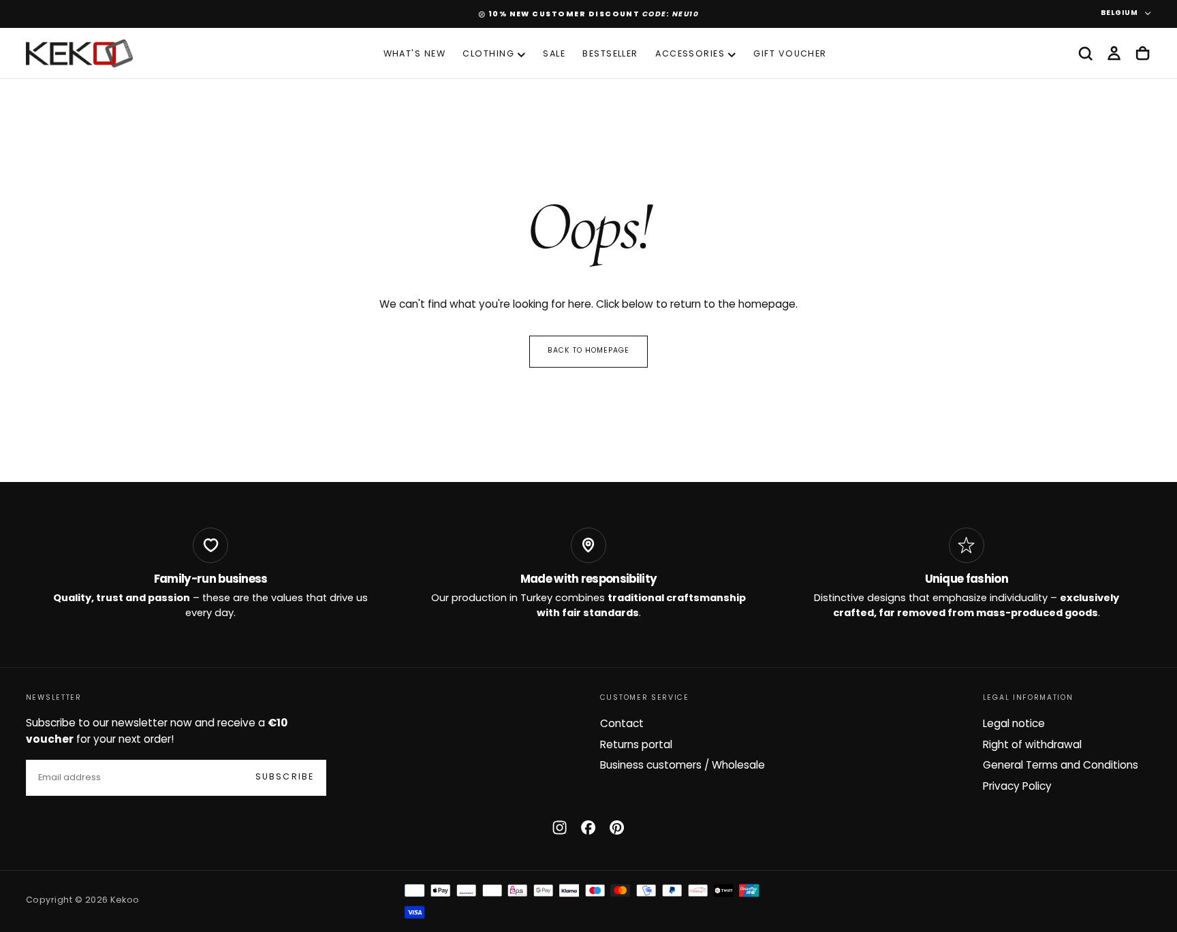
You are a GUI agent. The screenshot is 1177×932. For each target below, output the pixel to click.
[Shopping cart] (1142, 53)
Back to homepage (589, 351)
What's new (414, 54)
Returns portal (636, 745)
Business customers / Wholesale (682, 765)
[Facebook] (588, 827)
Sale (554, 54)
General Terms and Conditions (1060, 765)
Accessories (690, 54)
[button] (1085, 53)
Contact (622, 724)
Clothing (488, 54)
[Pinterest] (616, 827)
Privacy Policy (1017, 787)
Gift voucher (790, 54)
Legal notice (1014, 724)
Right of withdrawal (1032, 745)
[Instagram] (559, 827)
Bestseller (610, 54)
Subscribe (284, 777)
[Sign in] (1114, 53)
